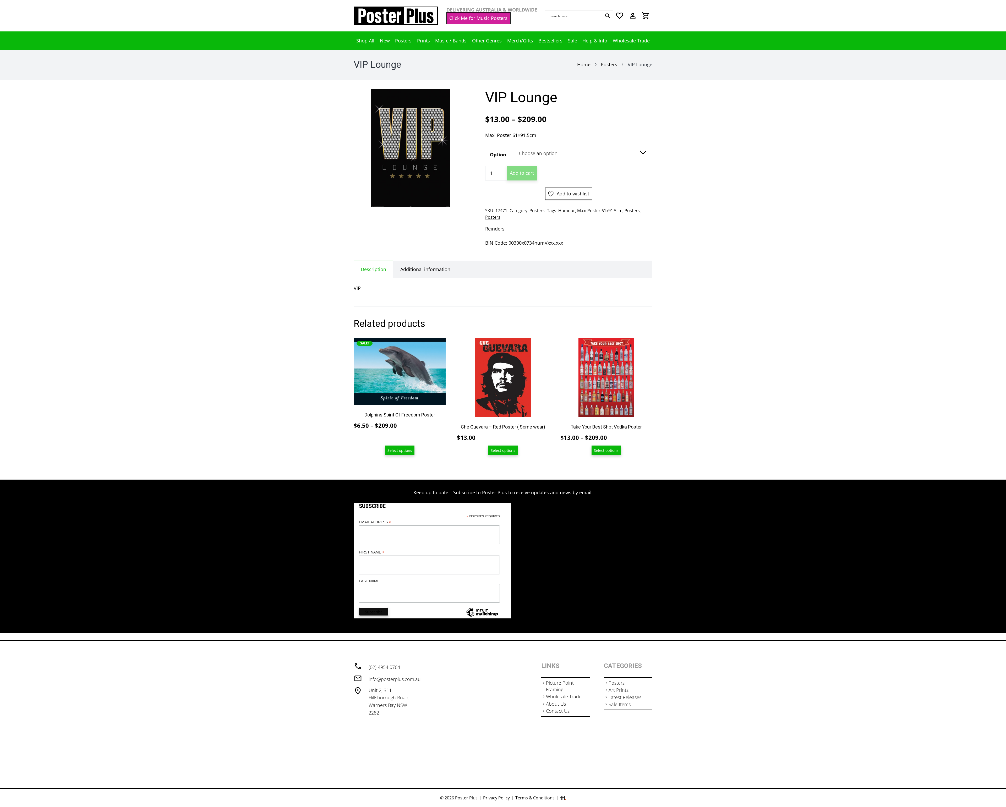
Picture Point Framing (560, 686)
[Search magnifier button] (607, 15)
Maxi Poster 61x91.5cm (599, 210)
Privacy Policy (496, 798)
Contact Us (558, 711)
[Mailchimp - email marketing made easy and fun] (482, 616)
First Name (371, 552)
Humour (566, 210)
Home (584, 64)
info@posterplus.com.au (395, 679)
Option (498, 154)
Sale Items (620, 704)
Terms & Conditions (535, 798)
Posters (609, 64)
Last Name (369, 581)
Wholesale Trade (564, 696)
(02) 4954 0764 (384, 667)
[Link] (396, 16)
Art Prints (618, 690)
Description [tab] (373, 269)
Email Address (375, 522)
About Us (556, 704)
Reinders (495, 229)
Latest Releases (625, 697)
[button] (457, 98)
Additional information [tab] (425, 269)
